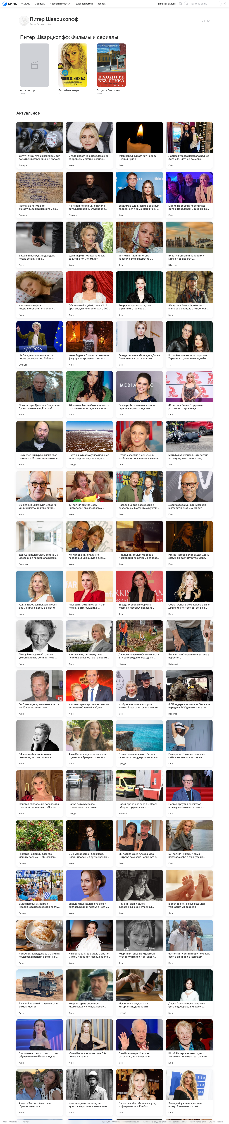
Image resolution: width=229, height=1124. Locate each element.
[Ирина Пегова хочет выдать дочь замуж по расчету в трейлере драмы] (189, 544)
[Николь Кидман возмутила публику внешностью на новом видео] (89, 643)
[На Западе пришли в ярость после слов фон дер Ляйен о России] (39, 344)
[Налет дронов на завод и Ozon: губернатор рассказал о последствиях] (139, 793)
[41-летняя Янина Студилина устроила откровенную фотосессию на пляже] (189, 394)
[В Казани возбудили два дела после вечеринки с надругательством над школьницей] (39, 245)
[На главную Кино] (12, 3)
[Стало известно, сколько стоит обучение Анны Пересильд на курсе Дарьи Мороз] (39, 1042)
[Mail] (4, 3)
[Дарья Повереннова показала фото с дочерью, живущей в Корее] (189, 992)
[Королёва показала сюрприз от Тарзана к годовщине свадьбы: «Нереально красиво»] (189, 344)
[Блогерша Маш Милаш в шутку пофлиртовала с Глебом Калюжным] (139, 1092)
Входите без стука (108, 90)
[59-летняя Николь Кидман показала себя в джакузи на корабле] (189, 843)
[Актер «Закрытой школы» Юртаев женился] (39, 1092)
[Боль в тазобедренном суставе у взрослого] (189, 643)
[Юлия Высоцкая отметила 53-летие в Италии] (89, 1042)
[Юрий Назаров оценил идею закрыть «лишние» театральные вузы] (189, 1042)
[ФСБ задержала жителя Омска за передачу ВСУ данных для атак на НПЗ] (189, 693)
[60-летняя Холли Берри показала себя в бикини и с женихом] (189, 943)
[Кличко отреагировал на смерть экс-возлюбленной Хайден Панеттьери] (89, 693)
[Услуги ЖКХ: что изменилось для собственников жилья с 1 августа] (39, 145)
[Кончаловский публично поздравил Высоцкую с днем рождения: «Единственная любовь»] (89, 544)
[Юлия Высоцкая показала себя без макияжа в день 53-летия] (39, 594)
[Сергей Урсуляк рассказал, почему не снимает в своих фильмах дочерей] (189, 793)
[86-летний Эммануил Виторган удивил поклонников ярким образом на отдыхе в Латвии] (39, 494)
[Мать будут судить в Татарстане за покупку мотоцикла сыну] (189, 444)
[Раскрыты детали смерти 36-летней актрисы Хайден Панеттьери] (89, 594)
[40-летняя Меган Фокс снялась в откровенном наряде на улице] (89, 394)
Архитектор (27, 90)
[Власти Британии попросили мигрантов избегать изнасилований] (189, 245)
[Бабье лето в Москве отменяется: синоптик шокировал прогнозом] (89, 793)
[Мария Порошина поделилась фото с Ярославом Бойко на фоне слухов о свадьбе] (189, 195)
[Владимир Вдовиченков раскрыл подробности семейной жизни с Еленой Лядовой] (139, 195)
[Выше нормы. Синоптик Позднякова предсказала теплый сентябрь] (39, 893)
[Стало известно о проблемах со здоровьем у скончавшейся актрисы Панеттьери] (89, 145)
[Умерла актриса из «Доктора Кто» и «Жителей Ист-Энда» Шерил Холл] (139, 943)
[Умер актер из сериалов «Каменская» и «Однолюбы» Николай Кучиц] (89, 992)
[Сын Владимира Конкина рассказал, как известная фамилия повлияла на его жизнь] (139, 1042)
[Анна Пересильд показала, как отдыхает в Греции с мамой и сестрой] (89, 743)
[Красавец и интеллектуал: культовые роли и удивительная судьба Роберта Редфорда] (89, 1092)
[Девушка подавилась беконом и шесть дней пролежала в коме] (39, 544)
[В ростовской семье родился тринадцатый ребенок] (189, 893)
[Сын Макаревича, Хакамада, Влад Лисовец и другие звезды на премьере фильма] (89, 843)
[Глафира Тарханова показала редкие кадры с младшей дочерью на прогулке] (139, 394)
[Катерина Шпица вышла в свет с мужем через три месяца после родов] (89, 943)
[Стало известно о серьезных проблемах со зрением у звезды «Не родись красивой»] (139, 444)
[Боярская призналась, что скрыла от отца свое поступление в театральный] (139, 294)
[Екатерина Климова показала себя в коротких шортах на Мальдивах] (189, 743)
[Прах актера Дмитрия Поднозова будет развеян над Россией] (39, 394)
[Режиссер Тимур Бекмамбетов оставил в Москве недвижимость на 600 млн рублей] (39, 444)
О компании (14, 1122)
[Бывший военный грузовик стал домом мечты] (39, 992)
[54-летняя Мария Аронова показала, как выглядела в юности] (39, 743)
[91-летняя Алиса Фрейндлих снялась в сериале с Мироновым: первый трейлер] (189, 294)
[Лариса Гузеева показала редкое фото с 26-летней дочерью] (189, 145)
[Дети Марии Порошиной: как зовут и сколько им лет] (89, 245)
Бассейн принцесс (69, 90)
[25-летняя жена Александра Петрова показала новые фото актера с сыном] (139, 843)
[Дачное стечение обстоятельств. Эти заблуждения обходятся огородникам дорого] (139, 643)
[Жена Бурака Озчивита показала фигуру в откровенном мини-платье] (89, 344)
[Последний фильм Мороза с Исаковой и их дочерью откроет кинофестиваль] (139, 544)
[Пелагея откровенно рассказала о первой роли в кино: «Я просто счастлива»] (39, 793)
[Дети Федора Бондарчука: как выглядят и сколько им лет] (189, 494)
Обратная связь (216, 1122)
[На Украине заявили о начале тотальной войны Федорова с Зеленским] (89, 195)
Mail (5, 1122)
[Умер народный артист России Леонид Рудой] (139, 145)
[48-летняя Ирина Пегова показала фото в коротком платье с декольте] (139, 245)
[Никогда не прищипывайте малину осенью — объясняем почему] (39, 843)
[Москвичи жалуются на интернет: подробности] (139, 992)
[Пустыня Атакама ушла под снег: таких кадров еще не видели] (89, 444)
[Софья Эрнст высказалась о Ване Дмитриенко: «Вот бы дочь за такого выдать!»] (189, 594)
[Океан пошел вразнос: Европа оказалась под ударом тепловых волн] (139, 743)
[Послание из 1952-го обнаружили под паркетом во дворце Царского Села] (39, 195)
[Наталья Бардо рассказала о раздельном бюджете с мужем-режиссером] (139, 494)
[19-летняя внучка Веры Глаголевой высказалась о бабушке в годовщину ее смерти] (89, 494)
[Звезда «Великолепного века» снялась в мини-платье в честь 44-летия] (89, 893)
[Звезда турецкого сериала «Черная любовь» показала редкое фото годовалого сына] (139, 594)
